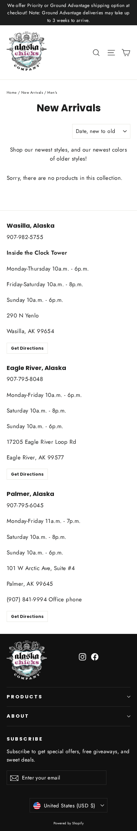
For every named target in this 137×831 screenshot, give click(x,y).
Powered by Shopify (69, 823)
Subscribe (25, 739)
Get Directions (27, 348)
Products (25, 696)
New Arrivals (32, 92)
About (18, 716)
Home (12, 92)
